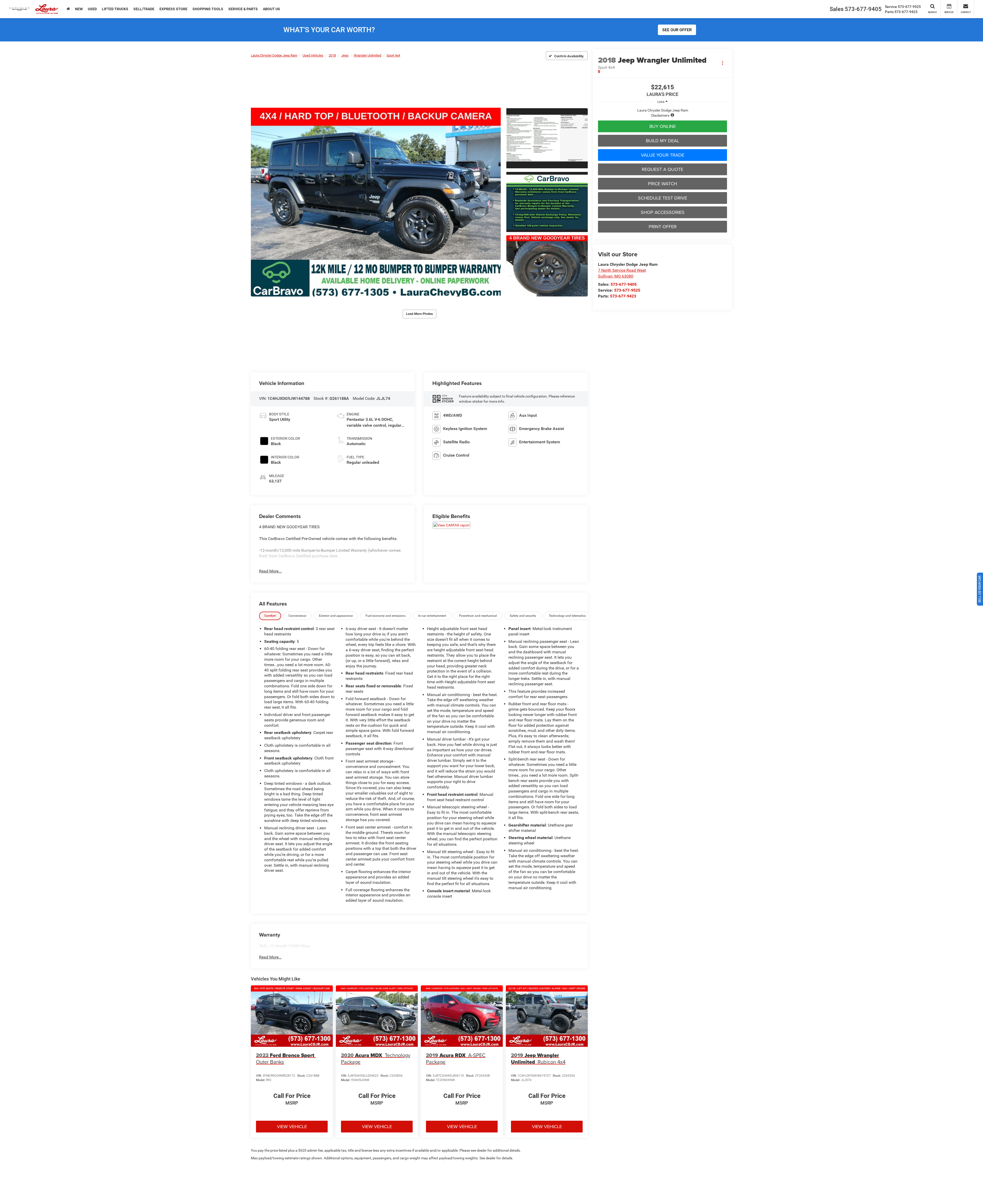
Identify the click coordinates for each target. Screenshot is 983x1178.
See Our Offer (677, 29)
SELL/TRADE (143, 9)
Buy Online (662, 126)
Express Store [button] (173, 9)
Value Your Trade (662, 155)
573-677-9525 (627, 290)
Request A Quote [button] (662, 169)
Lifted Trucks (115, 9)
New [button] (79, 9)
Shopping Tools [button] (208, 9)
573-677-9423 (623, 296)
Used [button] (92, 9)
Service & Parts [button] (243, 9)
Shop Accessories (663, 212)
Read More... (270, 571)
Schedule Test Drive (662, 198)
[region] (662, 113)
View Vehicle (292, 1126)
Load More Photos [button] (419, 313)
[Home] (68, 9)
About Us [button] (271, 9)
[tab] (270, 616)
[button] (376, 202)
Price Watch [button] (662, 183)
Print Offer (663, 226)
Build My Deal (662, 140)
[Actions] (722, 62)
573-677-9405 (624, 284)
